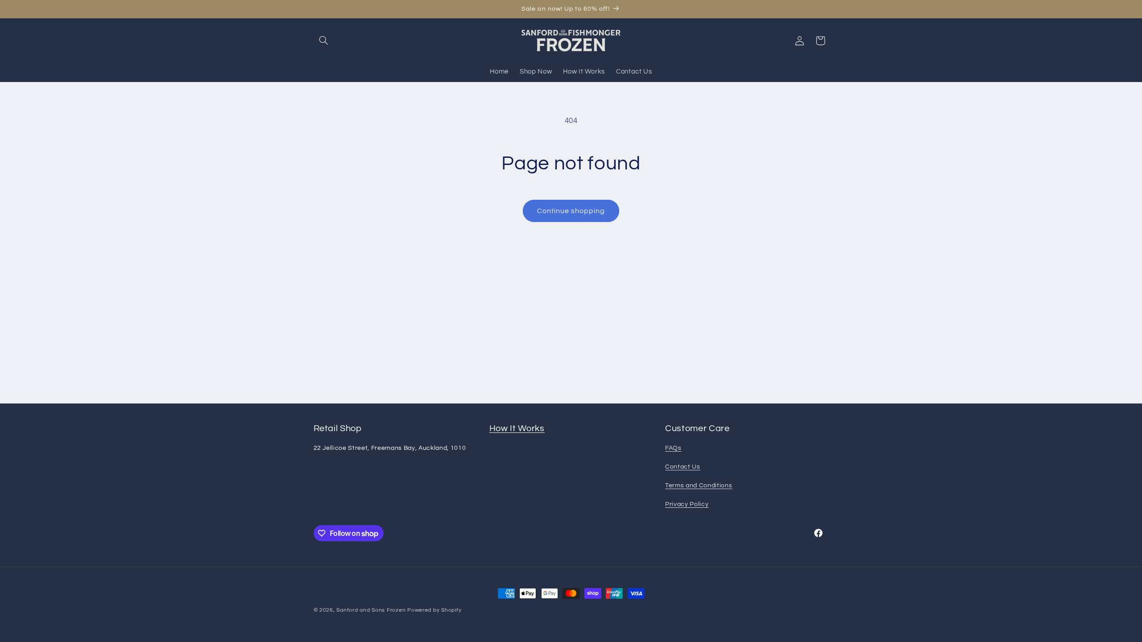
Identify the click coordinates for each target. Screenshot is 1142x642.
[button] (324, 40)
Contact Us (682, 466)
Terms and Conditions (698, 485)
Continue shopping (571, 210)
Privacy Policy (686, 504)
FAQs (673, 447)
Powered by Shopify (434, 610)
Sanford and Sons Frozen (370, 610)
